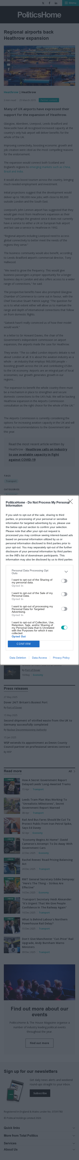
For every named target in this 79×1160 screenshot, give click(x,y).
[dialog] (39, 580)
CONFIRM (24, 643)
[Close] (71, 502)
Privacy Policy (61, 657)
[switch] (64, 581)
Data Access (39, 657)
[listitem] (39, 572)
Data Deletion (18, 657)
